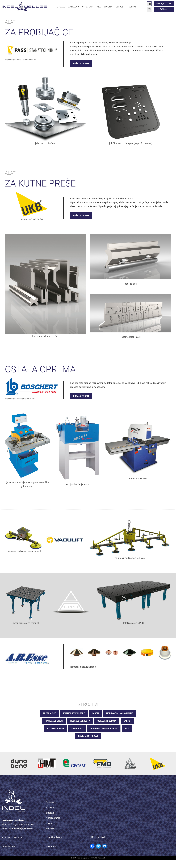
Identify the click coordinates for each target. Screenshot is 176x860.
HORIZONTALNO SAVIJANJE (119, 713)
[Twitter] (98, 846)
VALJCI (127, 721)
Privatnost (51, 846)
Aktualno (73, 7)
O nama (61, 7)
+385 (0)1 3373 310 (164, 4)
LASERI (95, 713)
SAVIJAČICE (77, 728)
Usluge (49, 823)
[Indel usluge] (24, 6)
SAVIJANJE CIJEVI (54, 721)
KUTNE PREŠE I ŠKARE (74, 713)
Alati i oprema (104, 7)
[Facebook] (92, 846)
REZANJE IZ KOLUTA (80, 721)
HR (149, 3)
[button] (92, 6)
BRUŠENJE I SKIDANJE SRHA (103, 728)
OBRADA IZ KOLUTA (106, 721)
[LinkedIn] (104, 846)
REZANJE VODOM (55, 728)
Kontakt (133, 7)
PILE (127, 728)
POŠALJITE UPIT (81, 63)
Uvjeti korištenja (54, 837)
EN (149, 9)
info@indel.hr (164, 9)
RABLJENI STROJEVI (88, 736)
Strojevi (50, 812)
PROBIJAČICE (49, 713)
